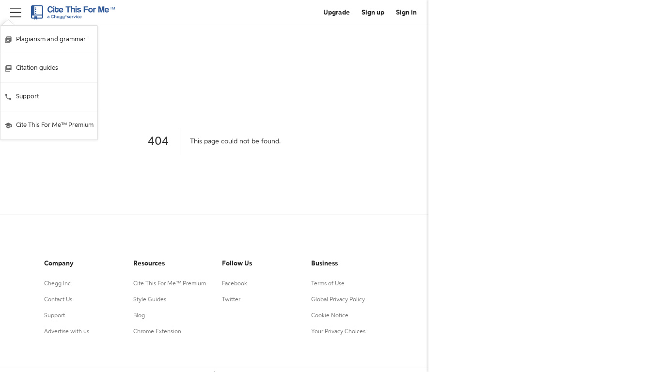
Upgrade (336, 12)
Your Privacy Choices (338, 332)
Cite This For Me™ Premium (55, 125)
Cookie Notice (329, 316)
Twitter (231, 300)
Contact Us (58, 300)
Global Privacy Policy (338, 300)
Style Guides (149, 300)
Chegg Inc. (58, 284)
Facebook (234, 284)
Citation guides (37, 68)
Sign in (406, 12)
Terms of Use (328, 284)
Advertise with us (66, 332)
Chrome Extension (157, 332)
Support (27, 96)
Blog (139, 316)
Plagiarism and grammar (51, 39)
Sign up (373, 12)
